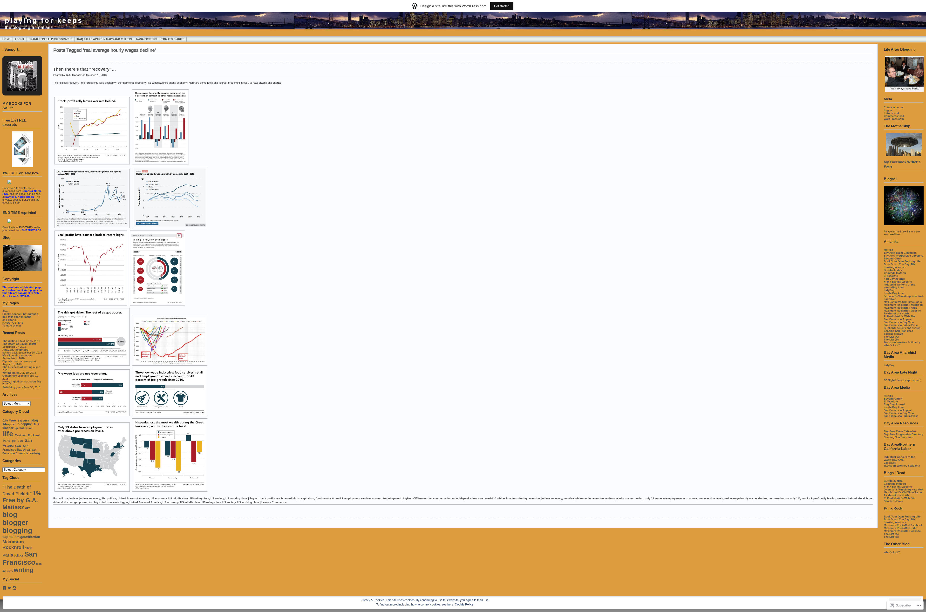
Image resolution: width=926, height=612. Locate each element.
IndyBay (889, 290)
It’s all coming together (17, 355)
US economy (159, 498)
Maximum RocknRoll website (902, 310)
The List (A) (891, 336)
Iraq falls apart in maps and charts (104, 39)
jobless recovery (89, 498)
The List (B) (891, 339)
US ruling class (199, 498)
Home (6, 39)
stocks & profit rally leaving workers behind (829, 498)
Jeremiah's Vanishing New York (903, 296)
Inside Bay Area (894, 293)
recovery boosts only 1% (784, 498)
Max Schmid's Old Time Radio (903, 301)
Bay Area (23, 420)
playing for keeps (44, 20)
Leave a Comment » (273, 502)
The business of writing (17, 367)
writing (35, 453)
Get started (502, 6)
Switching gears (12, 387)
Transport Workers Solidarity (902, 342)
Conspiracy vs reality (15, 375)
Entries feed (891, 113)
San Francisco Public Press (901, 325)
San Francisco (17, 443)
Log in (888, 110)
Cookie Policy (464, 604)
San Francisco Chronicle (19, 451)
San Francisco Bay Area (16, 447)
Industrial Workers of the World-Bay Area (899, 286)
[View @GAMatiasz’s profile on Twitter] (9, 588)
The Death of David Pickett (19, 343)
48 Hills (888, 249)
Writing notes (11, 372)
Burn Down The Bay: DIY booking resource (899, 266)
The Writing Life (12, 341)
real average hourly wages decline (745, 498)
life (8, 434)
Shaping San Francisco (898, 330)
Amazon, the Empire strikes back (15, 351)
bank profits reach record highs (280, 498)
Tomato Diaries (172, 39)
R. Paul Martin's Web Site (899, 316)
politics (17, 440)
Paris (6, 440)
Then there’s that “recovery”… (84, 69)
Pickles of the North (896, 313)
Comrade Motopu (895, 273)
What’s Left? (892, 345)
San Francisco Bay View (899, 322)
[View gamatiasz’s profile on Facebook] (4, 588)
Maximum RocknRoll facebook (903, 304)
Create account (893, 107)
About (19, 39)
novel (28, 548)
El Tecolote (891, 275)
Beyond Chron (893, 258)
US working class (236, 498)
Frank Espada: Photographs (50, 39)
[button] (17, 70)
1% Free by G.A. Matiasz (21, 500)
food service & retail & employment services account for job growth (359, 498)
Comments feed (894, 116)
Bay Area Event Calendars (900, 252)
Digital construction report (19, 361)
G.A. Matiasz (74, 75)
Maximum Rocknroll (27, 435)
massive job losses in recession (584, 498)
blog (34, 420)
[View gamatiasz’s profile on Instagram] (15, 588)
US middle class (178, 498)
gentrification (24, 428)
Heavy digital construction (19, 381)
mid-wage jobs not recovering (624, 498)
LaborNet (890, 299)
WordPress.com (894, 118)
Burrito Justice (893, 270)
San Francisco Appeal (898, 319)
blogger (9, 424)
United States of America (133, 498)
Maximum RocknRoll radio (900, 307)
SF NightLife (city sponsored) (902, 327)
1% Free (9, 420)
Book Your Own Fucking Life (902, 261)
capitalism (11, 537)
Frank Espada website (898, 281)
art (27, 508)
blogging (24, 424)
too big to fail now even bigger (108, 502)
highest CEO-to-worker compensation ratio (430, 498)
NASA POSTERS (146, 39)
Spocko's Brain (893, 333)
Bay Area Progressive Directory (903, 255)
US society (217, 498)
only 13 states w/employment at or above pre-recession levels (684, 498)
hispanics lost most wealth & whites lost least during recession (499, 498)
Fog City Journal (894, 278)
